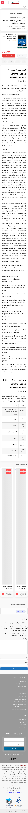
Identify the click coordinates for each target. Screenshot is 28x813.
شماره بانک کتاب (22, 720)
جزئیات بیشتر (22, 56)
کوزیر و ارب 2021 (20, 611)
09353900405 (18, 793)
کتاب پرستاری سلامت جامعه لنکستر (7, 587)
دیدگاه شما (24, 639)
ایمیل (26, 663)
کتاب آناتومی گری (22, 697)
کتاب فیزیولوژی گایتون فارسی (19, 707)
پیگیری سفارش (22, 725)
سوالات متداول (22, 727)
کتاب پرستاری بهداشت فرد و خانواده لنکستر (21, 587)
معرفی (24, 62)
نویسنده (17, 62)
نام (26, 657)
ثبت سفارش (23, 681)
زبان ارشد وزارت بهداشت (20, 699)
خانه (24, 13)
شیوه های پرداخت (22, 686)
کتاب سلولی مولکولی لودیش (19, 702)
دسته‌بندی (11, 62)
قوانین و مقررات (22, 722)
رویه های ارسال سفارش (20, 684)
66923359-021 (10, 793)
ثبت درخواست (14, 749)
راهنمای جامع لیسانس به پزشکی (19, 709)
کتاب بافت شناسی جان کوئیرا (19, 704)
